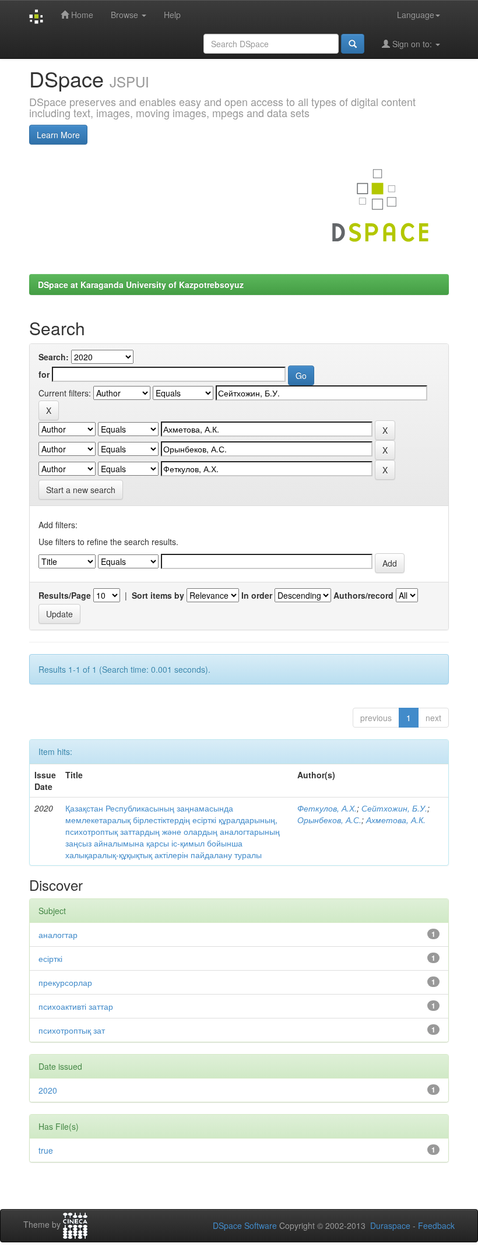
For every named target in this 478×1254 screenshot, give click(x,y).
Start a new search (80, 490)
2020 (47, 1090)
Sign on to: (412, 44)
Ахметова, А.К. (396, 820)
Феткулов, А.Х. (327, 808)
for (44, 374)
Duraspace (390, 1225)
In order (256, 595)
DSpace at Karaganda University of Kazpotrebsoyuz (141, 284)
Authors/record (363, 595)
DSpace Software (245, 1225)
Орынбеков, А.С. (329, 820)
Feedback (436, 1225)
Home (81, 14)
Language (415, 14)
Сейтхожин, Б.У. (394, 808)
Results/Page (64, 595)
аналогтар (58, 934)
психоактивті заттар (75, 1006)
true (45, 1150)
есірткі (50, 958)
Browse (125, 14)
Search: (53, 357)
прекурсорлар (65, 982)
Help (172, 14)
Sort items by (158, 595)
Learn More (58, 134)
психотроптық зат (71, 1030)
